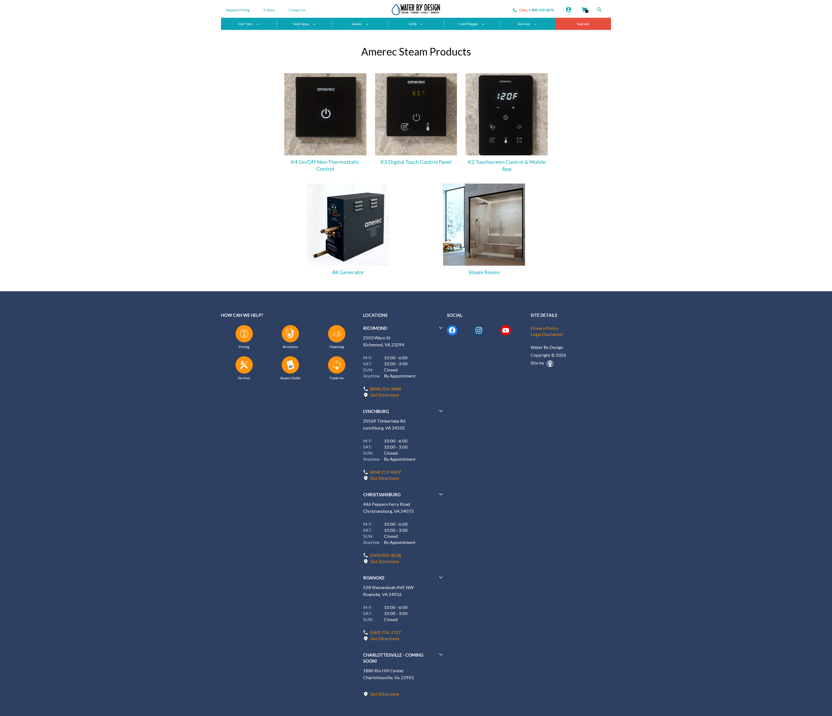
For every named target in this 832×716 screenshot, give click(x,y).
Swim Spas (301, 24)
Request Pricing (238, 10)
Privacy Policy (544, 328)
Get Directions (384, 394)
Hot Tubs (245, 24)
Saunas (357, 24)
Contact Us (297, 10)
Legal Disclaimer (547, 334)
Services (524, 24)
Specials (583, 24)
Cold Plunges (468, 24)
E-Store (269, 10)
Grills (413, 24)
